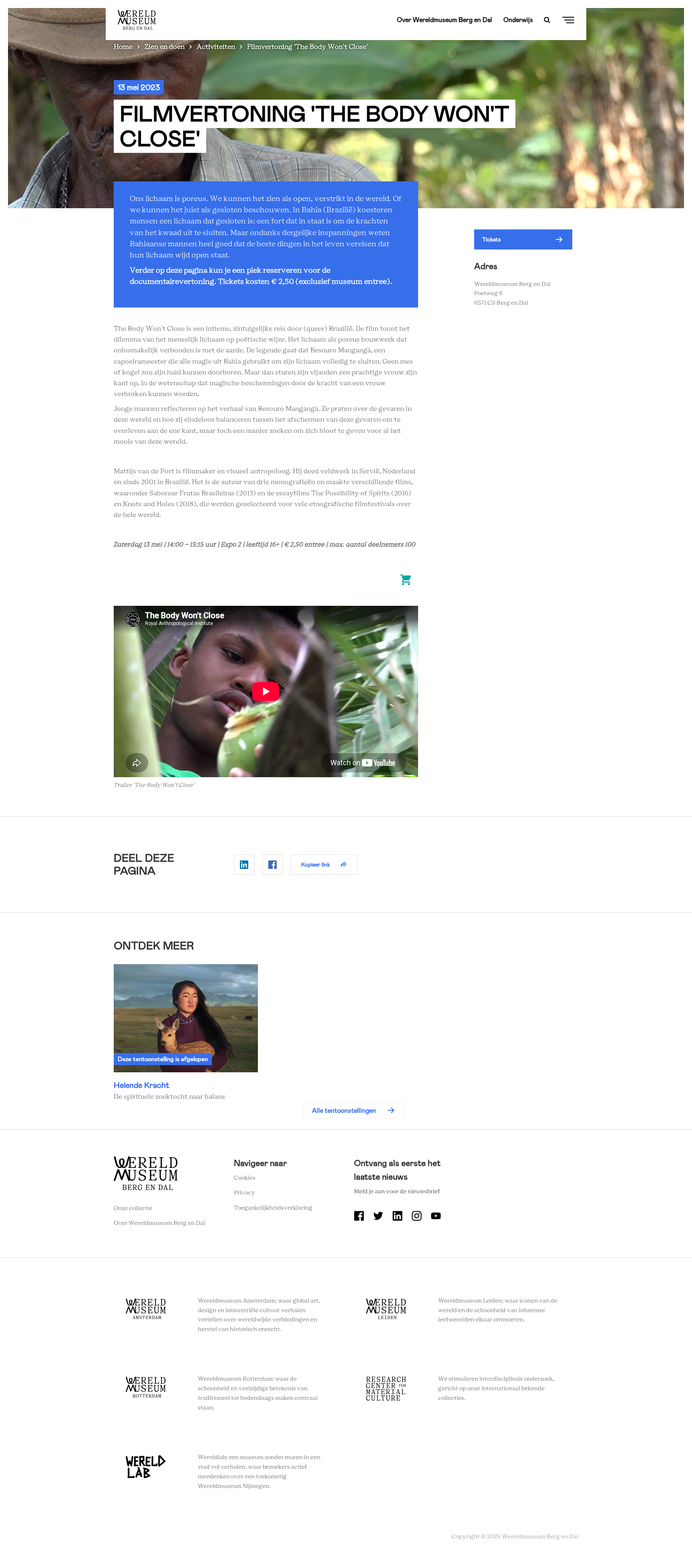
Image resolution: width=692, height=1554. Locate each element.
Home (123, 47)
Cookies (244, 1178)
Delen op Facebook (272, 864)
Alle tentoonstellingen (344, 1110)
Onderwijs (518, 20)
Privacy (244, 1193)
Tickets (491, 239)
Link (186, 1033)
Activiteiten (216, 47)
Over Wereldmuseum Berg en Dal (444, 20)
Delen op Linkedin (244, 864)
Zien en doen (165, 47)
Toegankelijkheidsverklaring (273, 1208)
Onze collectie (133, 1208)
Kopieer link (315, 864)
